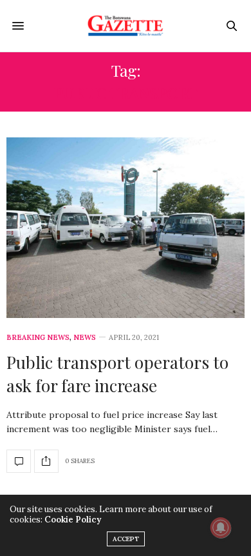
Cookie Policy (72, 519)
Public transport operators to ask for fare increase (117, 374)
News (84, 337)
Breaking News (38, 337)
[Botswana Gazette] (126, 26)
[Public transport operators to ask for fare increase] (125, 227)
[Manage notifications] (220, 527)
